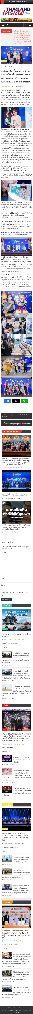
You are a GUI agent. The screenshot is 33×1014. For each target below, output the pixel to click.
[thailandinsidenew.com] (3, 25)
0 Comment (20, 78)
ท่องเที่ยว (5, 621)
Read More (5, 639)
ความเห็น (4, 544)
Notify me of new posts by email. (12, 587)
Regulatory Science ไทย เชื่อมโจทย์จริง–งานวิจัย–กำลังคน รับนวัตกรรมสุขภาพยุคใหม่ (21, 33)
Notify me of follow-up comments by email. (15, 584)
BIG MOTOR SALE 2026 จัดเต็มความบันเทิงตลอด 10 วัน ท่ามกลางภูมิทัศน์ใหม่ (22, 751)
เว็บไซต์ (3, 577)
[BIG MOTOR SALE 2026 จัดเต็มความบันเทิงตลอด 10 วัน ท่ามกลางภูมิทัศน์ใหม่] (7, 750)
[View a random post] (30, 25)
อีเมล (3, 570)
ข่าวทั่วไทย (3, 53)
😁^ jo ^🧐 (16, 459)
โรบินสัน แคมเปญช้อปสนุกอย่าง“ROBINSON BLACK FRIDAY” (16, 407)
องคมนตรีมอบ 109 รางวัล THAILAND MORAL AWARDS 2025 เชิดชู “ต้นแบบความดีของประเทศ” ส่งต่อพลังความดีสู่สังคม (15, 828)
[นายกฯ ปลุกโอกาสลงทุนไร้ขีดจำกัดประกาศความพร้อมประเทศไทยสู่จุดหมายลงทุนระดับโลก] (16, 473)
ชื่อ (2, 563)
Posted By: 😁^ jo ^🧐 (7, 78)
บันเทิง (4, 721)
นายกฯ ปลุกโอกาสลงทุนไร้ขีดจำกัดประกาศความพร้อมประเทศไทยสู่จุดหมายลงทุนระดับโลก (16, 487)
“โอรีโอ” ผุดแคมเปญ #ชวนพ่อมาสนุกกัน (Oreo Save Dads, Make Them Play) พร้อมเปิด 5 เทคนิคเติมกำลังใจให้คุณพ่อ (16, 519)
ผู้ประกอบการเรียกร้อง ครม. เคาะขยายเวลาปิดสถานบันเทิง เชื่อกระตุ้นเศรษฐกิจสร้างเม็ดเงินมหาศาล (17, 414)
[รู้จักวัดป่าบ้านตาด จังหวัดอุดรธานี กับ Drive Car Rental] (16, 612)
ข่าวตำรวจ (5, 918)
